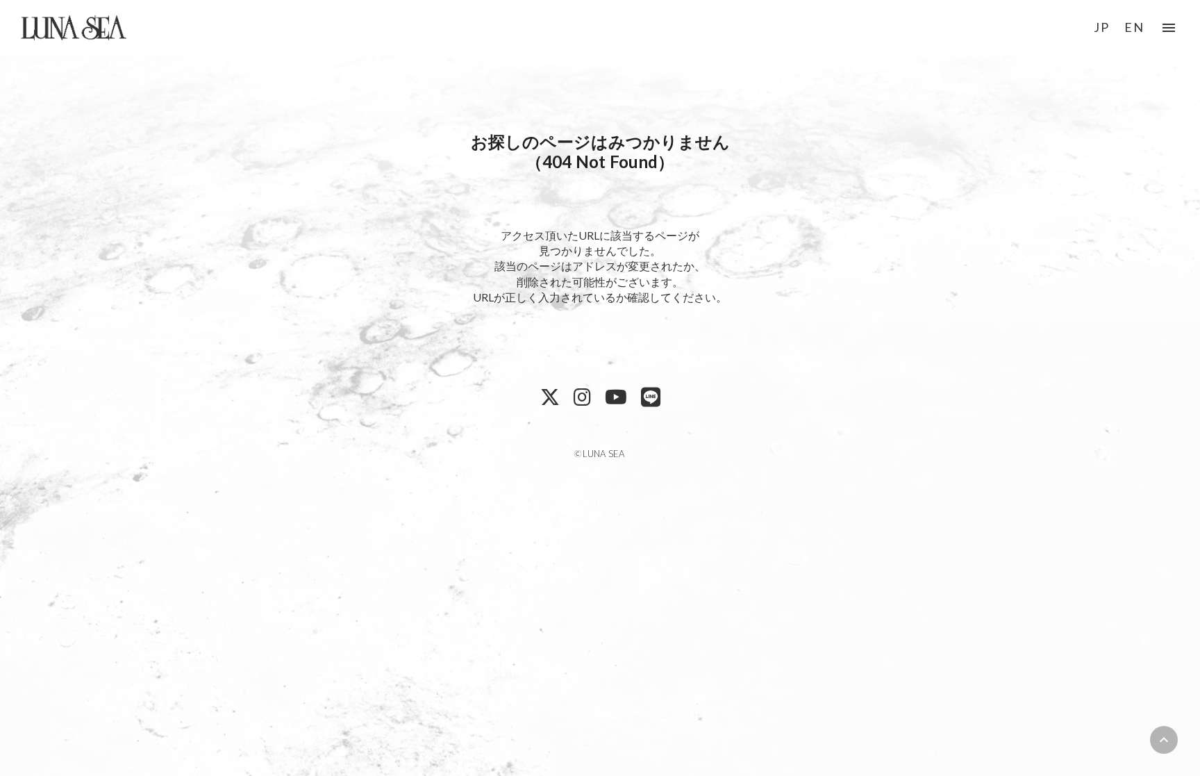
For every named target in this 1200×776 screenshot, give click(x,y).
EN (1134, 27)
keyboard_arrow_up (1164, 740)
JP (1102, 27)
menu (1168, 27)
